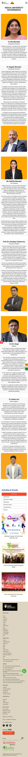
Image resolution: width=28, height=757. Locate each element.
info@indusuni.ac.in (8, 722)
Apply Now (8, 732)
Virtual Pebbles (14, 755)
